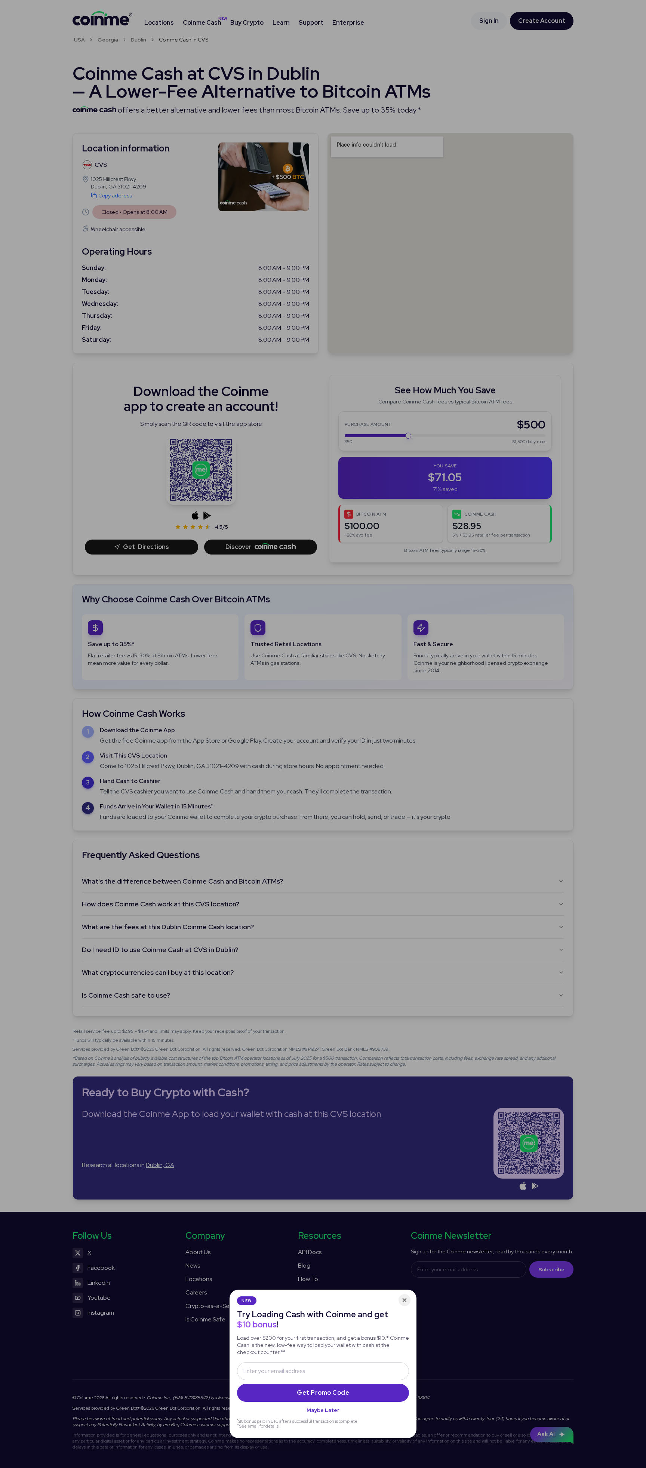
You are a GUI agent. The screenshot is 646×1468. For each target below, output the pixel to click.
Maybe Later (323, 1410)
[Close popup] (404, 1300)
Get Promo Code (323, 1393)
